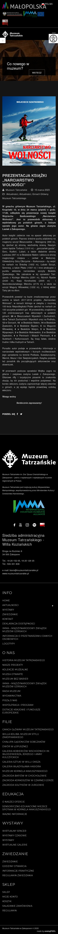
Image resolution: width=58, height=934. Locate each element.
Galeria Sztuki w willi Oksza (21, 761)
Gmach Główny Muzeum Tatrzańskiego (28, 729)
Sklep (6, 892)
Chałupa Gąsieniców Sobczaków (23, 741)
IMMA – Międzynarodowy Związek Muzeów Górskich (24, 630)
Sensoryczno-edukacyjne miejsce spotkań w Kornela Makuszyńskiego (26, 808)
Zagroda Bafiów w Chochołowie (24, 775)
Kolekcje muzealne (15, 669)
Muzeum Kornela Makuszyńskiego (24, 771)
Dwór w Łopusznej (15, 746)
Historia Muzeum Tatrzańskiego (23, 660)
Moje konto (10, 896)
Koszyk (6, 901)
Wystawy (8, 609)
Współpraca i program (17, 705)
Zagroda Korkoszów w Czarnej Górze (28, 780)
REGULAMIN (9, 910)
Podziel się (8, 414)
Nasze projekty (12, 665)
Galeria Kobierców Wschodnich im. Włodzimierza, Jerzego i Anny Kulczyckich (26, 754)
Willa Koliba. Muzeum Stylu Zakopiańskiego (20, 736)
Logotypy (8, 643)
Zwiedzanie (10, 614)
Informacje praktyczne (18, 870)
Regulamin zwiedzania (17, 875)
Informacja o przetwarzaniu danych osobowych (27, 637)
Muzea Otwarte (12, 674)
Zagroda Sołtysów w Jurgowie (23, 785)
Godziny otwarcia (14, 866)
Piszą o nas (9, 700)
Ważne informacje (14, 814)
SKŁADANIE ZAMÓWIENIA (17, 906)
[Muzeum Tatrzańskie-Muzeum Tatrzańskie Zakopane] (12, 33)
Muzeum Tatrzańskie (16, 189)
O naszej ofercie (13, 801)
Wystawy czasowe (14, 835)
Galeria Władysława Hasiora (21, 766)
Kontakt (7, 619)
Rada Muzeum (11, 691)
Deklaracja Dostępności (18, 623)
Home (6, 600)
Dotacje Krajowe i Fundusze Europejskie (21, 711)
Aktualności (12, 194)
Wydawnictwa (11, 695)
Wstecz (37, 72)
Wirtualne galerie (14, 844)
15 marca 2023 (42, 189)
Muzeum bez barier (15, 678)
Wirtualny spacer (14, 831)
